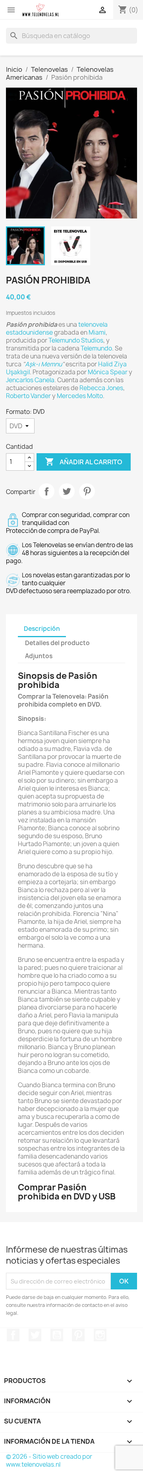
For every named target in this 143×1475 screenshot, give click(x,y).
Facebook (13, 1335)
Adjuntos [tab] (38, 656)
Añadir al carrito (83, 461)
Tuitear (67, 491)
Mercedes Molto (80, 396)
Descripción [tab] (42, 628)
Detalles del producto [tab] (57, 643)
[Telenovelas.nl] (40, 10)
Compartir (46, 491)
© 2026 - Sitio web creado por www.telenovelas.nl (49, 1460)
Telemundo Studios (75, 340)
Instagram (100, 1335)
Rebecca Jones (101, 388)
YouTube (56, 1335)
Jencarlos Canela (30, 380)
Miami (97, 332)
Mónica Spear (108, 372)
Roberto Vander (28, 396)
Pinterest (87, 491)
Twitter (35, 1335)
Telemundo (96, 348)
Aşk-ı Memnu (43, 364)
